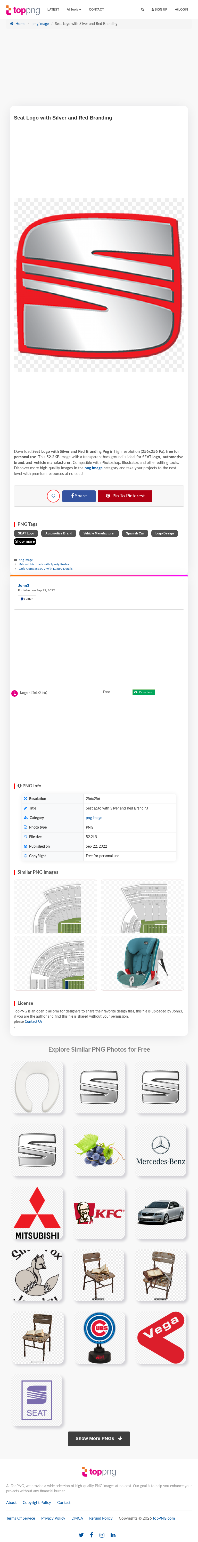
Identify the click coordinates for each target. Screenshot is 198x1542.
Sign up (160, 9)
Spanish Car (135, 533)
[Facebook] (91, 1535)
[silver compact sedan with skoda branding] (160, 1213)
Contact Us (33, 1022)
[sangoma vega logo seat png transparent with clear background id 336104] (160, 1337)
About (11, 1503)
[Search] (142, 9)
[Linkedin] (113, 1535)
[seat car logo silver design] (160, 1087)
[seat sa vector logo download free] (36, 1400)
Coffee (28, 599)
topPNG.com (164, 1518)
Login (183, 9)
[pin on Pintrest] (56, 1067)
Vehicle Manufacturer (99, 533)
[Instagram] (102, 1535)
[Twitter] (81, 1535)
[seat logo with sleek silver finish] (37, 1150)
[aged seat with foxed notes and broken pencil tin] (160, 1275)
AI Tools (73, 9)
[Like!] (53, 496)
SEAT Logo (26, 533)
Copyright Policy (37, 1503)
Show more (25, 541)
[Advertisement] (99, 70)
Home (19, 24)
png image (40, 24)
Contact (96, 9)
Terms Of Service (20, 1518)
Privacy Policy (53, 1518)
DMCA (77, 1518)
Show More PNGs (96, 1438)
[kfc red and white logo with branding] (99, 1213)
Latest (53, 9)
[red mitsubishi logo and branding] (37, 1213)
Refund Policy (101, 1518)
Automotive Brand (58, 533)
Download (145, 692)
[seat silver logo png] (99, 1087)
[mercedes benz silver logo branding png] (160, 1150)
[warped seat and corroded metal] (98, 1275)
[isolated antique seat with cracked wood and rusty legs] (37, 1337)
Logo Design (164, 533)
